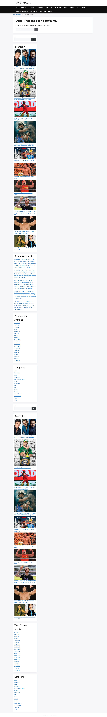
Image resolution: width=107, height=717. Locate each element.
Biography (41, 7)
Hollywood (33, 11)
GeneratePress (61, 715)
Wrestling (24, 7)
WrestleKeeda (21, 2)
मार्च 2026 (16, 333)
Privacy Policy (74, 7)
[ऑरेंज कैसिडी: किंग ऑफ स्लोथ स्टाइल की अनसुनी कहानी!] (25, 169)
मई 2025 (16, 354)
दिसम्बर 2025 (17, 339)
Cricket (33, 7)
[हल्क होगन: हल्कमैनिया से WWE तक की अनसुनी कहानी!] (25, 186)
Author (83, 7)
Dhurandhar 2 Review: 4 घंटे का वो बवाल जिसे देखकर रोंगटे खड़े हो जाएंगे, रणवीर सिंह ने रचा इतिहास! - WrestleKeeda (25, 275)
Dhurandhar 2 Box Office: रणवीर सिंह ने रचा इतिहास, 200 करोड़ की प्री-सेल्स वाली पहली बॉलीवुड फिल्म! (24, 261)
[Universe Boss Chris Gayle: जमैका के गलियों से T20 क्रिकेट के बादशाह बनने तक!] (25, 109)
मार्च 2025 (16, 358)
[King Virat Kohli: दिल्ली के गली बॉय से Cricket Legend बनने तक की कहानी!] (25, 153)
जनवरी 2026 (17, 337)
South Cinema (48, 11)
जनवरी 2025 (17, 361)
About (66, 7)
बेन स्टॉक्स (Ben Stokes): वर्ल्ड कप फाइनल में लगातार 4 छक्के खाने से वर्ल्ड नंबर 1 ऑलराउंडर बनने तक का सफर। (25, 213)
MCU (41, 11)
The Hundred (17, 396)
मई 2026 (16, 329)
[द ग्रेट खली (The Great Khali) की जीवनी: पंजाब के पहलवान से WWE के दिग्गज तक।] (25, 223)
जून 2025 (16, 352)
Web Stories (58, 7)
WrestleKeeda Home (17, 14)
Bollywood (49, 7)
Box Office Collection (22, 11)
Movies (16, 389)
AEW (15, 370)
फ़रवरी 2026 (17, 335)
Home (17, 7)
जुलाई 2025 (16, 350)
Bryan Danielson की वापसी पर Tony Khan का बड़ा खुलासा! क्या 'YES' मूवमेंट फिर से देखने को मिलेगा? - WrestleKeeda (25, 307)
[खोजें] (34, 408)
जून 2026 (16, 327)
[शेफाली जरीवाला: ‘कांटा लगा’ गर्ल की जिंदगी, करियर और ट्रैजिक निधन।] (25, 241)
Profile (16, 391)
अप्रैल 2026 (17, 331)
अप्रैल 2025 (17, 356)
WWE (15, 400)
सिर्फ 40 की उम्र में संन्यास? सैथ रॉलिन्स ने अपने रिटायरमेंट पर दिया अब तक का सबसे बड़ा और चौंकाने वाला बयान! (24, 282)
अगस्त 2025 (17, 348)
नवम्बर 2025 (17, 342)
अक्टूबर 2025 (17, 344)
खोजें (15, 37)
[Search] (36, 29)
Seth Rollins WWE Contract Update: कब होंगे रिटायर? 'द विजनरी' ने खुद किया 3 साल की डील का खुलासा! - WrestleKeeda (24, 286)
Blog (15, 375)
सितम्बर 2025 (17, 346)
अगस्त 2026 (17, 323)
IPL (15, 385)
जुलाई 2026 (17, 325)
